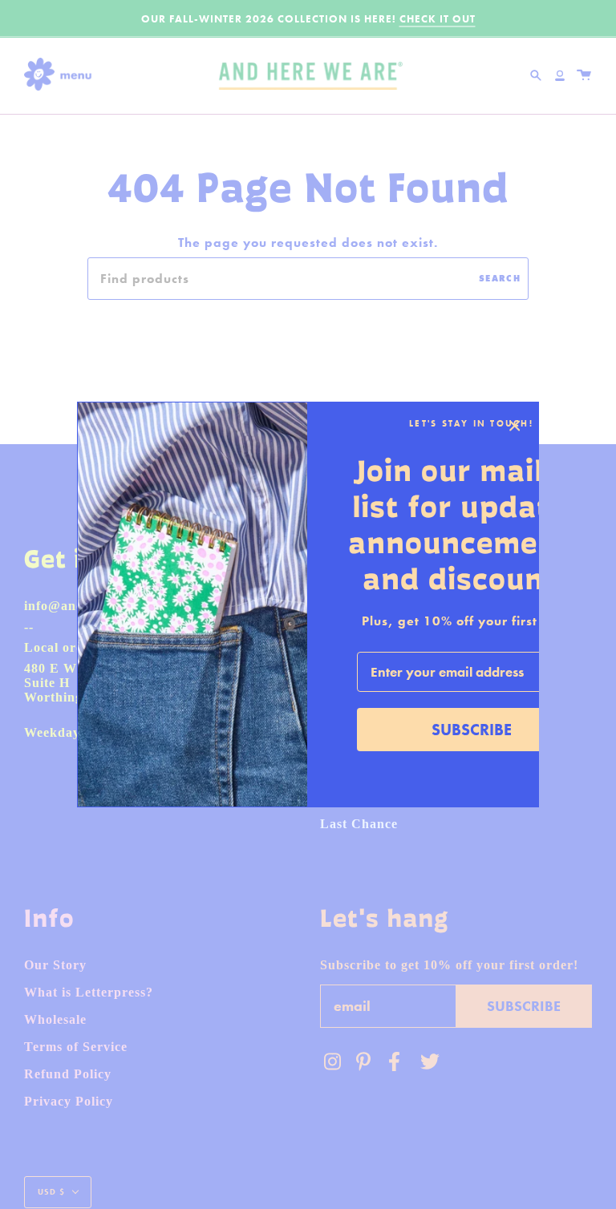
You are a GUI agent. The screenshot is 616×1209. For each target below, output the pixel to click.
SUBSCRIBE (472, 729)
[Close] (515, 426)
